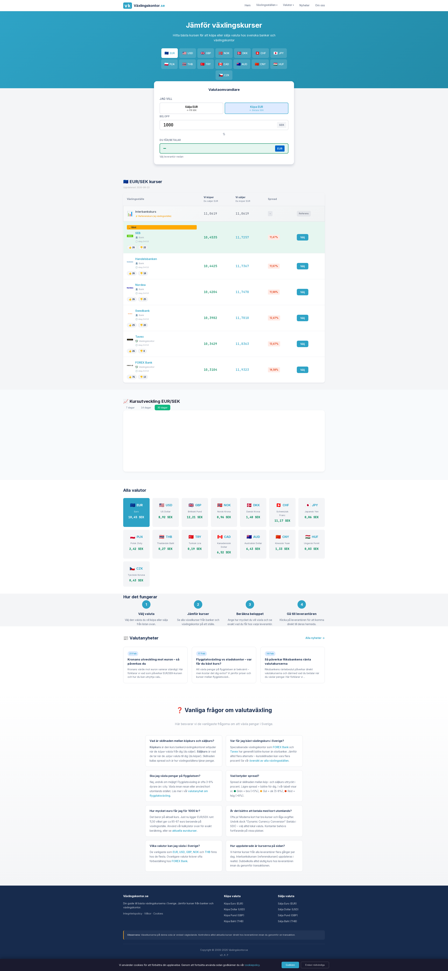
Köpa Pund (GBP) (234, 915)
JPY (279, 53)
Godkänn (290, 965)
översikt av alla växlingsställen (269, 760)
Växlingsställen (266, 5)
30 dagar (162, 407)
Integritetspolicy (132, 913)
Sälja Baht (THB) (287, 921)
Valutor (288, 5)
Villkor (147, 913)
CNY (260, 64)
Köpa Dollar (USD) (234, 909)
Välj (302, 237)
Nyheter (304, 5)
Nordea (140, 285)
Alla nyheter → (315, 638)
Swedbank (142, 310)
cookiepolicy (252, 964)
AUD (242, 64)
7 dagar (130, 407)
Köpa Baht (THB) (234, 921)
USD (187, 53)
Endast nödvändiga (315, 965)
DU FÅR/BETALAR (170, 140)
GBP (206, 53)
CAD (223, 64)
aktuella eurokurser (184, 830)
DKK (242, 53)
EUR (169, 53)
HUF (278, 64)
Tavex (139, 336)
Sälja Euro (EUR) (287, 903)
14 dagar (146, 407)
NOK (224, 53)
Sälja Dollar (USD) (288, 909)
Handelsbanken (146, 259)
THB (187, 64)
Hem (248, 5)
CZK (224, 75)
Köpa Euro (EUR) (233, 903)
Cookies (158, 913)
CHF (260, 53)
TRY (205, 64)
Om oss (320, 5)
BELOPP (165, 116)
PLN (169, 64)
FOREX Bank (144, 362)
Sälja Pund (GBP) (288, 915)
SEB (138, 233)
